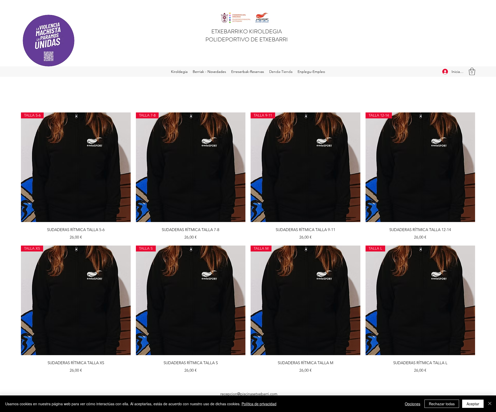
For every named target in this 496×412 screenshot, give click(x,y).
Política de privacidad (259, 403)
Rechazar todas (442, 403)
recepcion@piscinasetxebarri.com (248, 393)
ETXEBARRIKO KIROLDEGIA (246, 31)
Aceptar (473, 403)
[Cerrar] (490, 404)
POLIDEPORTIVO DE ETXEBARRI (246, 39)
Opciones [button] (412, 403)
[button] (472, 71)
